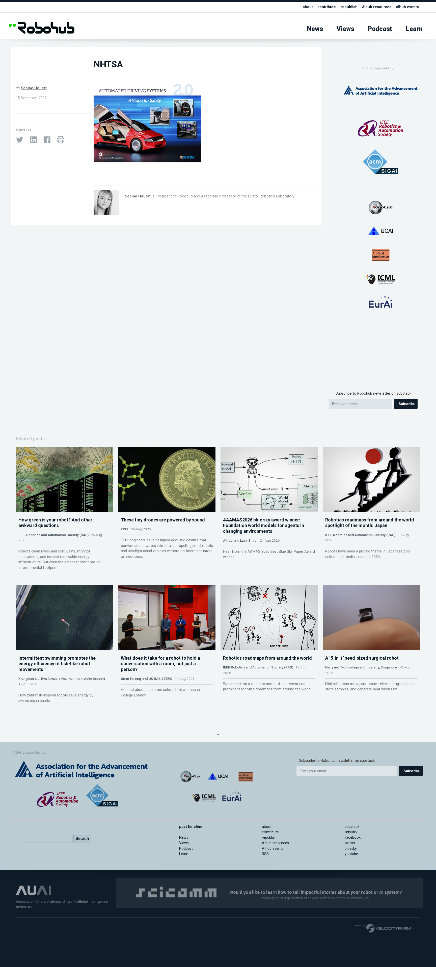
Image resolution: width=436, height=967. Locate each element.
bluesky (351, 848)
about (308, 7)
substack (352, 827)
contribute (326, 7)
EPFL (125, 529)
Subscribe (407, 404)
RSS (265, 854)
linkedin (351, 832)
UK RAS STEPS (160, 679)
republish (349, 7)
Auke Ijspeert (94, 679)
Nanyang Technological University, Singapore (361, 667)
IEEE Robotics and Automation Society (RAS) (53, 535)
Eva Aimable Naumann (58, 679)
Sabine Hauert (34, 88)
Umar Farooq (131, 679)
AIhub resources (376, 7)
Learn (414, 29)
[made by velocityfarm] (382, 928)
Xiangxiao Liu (29, 679)
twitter (350, 843)
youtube (351, 854)
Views (345, 29)
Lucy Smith (249, 540)
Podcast (380, 29)
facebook (353, 837)
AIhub (227, 540)
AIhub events (407, 7)
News (315, 29)
